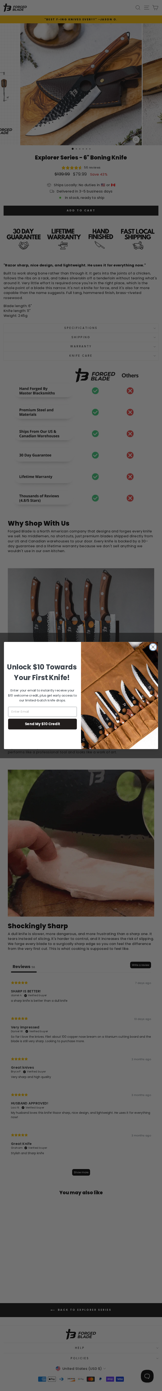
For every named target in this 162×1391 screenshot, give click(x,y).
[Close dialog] (153, 647)
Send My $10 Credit (42, 723)
